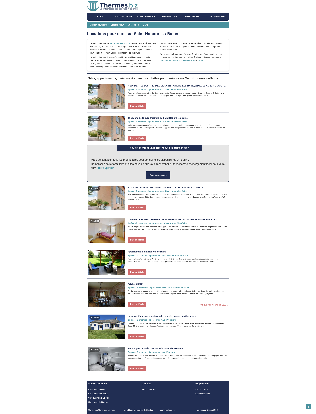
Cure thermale (146, 17)
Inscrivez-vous (201, 389)
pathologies (192, 17)
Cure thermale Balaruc (98, 394)
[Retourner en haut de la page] (308, 406)
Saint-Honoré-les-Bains (119, 43)
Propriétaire (217, 17)
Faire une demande (158, 175)
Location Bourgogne (98, 25)
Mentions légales (167, 410)
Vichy (200, 60)
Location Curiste (122, 17)
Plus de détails (137, 106)
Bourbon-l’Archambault (170, 60)
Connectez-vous (202, 394)
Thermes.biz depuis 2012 (206, 410)
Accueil (98, 17)
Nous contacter (148, 389)
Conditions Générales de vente (101, 410)
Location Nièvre (118, 25)
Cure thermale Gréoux (98, 402)
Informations (169, 17)
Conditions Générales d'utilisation (138, 410)
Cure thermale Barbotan (98, 398)
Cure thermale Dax (96, 389)
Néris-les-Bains (188, 60)
